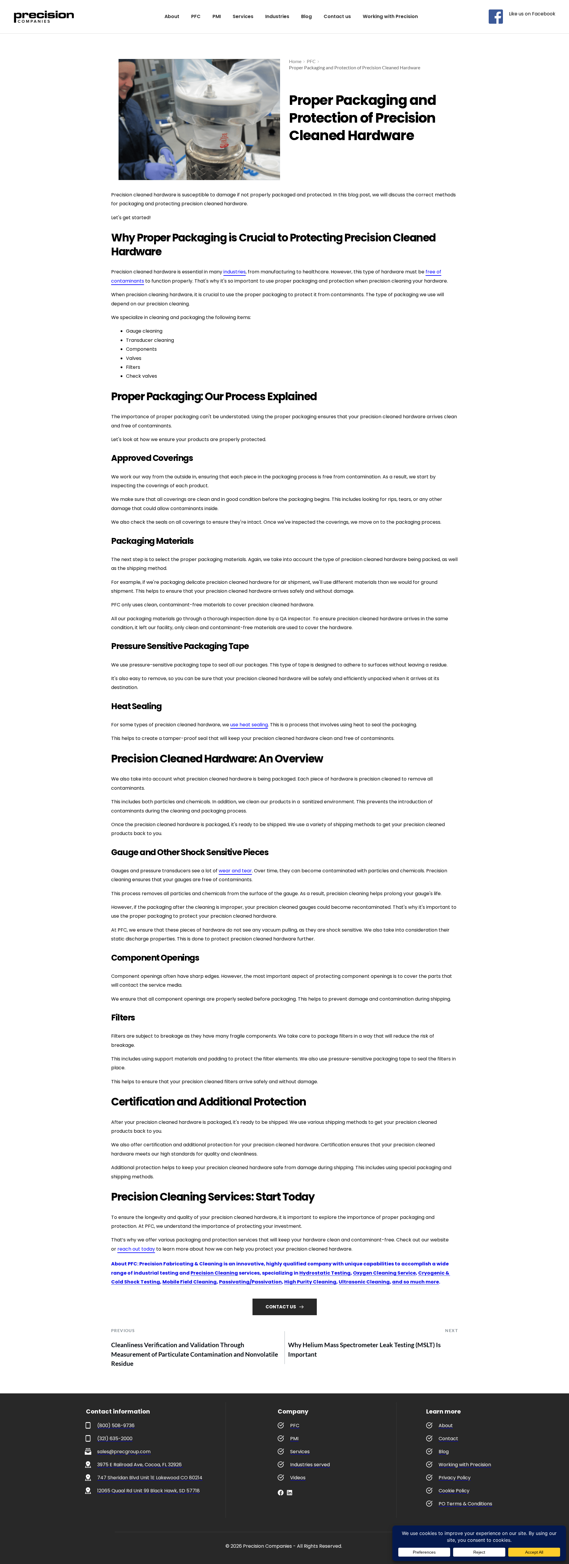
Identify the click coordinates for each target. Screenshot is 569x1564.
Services (300, 1451)
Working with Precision (465, 1464)
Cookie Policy (454, 1490)
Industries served (310, 1464)
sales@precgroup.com (124, 1451)
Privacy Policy (455, 1477)
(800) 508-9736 (116, 1425)
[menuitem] (172, 16)
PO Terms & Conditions (465, 1503)
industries (234, 271)
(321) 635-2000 (114, 1438)
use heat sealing (249, 724)
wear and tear (235, 870)
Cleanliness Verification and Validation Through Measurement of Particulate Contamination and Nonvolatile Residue (194, 1354)
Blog (444, 1451)
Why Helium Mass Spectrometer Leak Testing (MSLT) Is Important (364, 1349)
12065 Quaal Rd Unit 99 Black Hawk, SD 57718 (148, 1490)
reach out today (136, 1249)
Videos (298, 1477)
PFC (294, 1425)
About (446, 1425)
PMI (294, 1438)
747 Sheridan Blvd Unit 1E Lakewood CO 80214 (149, 1477)
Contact (448, 1438)
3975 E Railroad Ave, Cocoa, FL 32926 (140, 1464)
